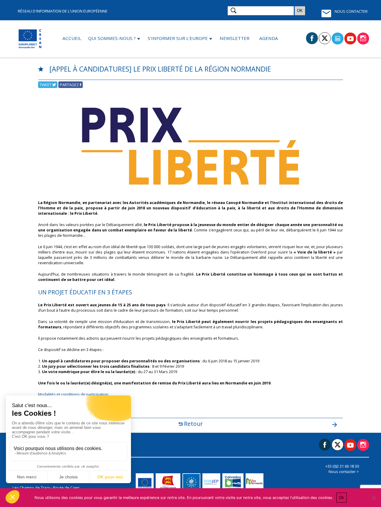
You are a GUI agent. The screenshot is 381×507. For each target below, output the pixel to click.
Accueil (72, 38)
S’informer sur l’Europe (178, 38)
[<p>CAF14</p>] (192, 482)
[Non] (374, 498)
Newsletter (234, 38)
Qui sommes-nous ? (112, 38)
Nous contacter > (344, 471)
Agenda (268, 38)
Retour (192, 424)
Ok (341, 497)
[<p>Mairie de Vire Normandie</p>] (256, 482)
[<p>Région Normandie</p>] (169, 482)
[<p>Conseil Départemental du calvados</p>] (233, 482)
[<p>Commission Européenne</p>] (146, 482)
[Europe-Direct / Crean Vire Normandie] (30, 39)
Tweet (46, 84)
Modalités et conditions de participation (73, 394)
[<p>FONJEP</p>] (212, 482)
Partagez (70, 84)
